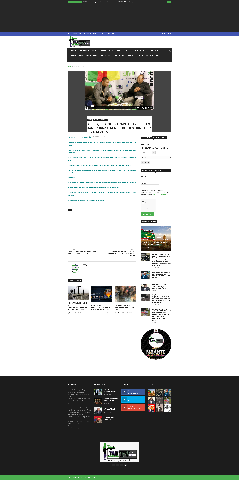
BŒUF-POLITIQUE (106, 55)
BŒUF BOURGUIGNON (85, 34)
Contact (102, 60)
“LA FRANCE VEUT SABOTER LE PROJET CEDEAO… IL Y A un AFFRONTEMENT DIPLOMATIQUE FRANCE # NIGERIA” (119, 2)
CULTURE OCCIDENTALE (135, 55)
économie (102, 51)
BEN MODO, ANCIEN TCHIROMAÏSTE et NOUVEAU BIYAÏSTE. (159, 286)
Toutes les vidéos (138, 51)
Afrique (82, 66)
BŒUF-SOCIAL (119, 55)
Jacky (84, 265)
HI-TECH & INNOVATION (88, 60)
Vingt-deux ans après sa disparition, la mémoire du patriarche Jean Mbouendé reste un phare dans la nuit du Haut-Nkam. (161, 298)
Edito (111, 51)
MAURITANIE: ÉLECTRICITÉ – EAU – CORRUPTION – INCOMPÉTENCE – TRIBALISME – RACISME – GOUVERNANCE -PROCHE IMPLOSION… (156, 240)
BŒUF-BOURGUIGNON (76, 55)
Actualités (73, 51)
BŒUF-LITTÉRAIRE (92, 55)
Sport (126, 51)
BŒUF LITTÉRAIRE (98, 34)
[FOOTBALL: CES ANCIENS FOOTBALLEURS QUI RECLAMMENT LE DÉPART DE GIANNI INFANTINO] (146, 275)
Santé (118, 51)
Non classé (144, 272)
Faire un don (145, 162)
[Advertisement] (119, 17)
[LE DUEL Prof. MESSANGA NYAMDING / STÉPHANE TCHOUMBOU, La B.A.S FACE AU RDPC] (98, 420)
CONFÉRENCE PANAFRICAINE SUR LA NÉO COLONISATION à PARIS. (101, 307)
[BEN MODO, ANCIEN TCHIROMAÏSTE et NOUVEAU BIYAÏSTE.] (151, 403)
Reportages (73, 60)
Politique (96, 119)
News (75, 66)
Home (69, 66)
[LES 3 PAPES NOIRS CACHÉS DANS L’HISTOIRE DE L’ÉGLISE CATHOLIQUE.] (98, 401)
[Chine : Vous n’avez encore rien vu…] (151, 411)
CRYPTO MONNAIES (152, 55)
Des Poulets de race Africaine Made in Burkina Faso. (124, 307)
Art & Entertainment (88, 51)
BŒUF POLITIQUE (109, 34)
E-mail (143, 183)
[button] (168, 2)
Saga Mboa (144, 256)
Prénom (143, 176)
